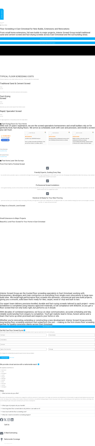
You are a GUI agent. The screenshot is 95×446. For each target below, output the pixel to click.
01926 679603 (3, 25)
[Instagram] (8, 419)
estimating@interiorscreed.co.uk (11, 435)
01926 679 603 (8, 427)
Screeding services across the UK (11, 441)
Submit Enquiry (4, 357)
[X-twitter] (5, 419)
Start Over (11, 357)
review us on (4, 140)
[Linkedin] (12, 419)
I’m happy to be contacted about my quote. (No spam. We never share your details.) (17, 353)
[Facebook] (1, 419)
